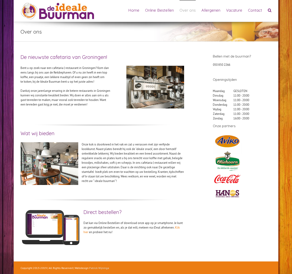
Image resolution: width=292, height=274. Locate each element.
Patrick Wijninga (99, 268)
